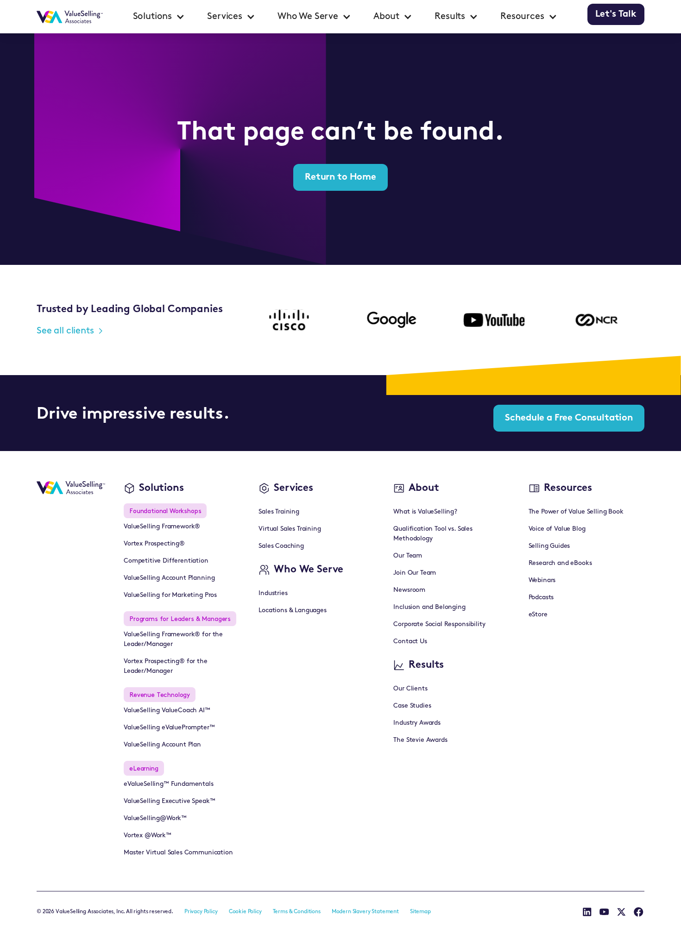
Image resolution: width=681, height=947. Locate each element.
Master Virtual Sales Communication (178, 852)
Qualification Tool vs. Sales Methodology (433, 534)
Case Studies (412, 705)
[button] (159, 16)
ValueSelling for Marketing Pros (170, 595)
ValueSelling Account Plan (162, 744)
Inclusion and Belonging (429, 607)
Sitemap (420, 912)
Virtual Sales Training (290, 529)
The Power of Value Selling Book (576, 511)
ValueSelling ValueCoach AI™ (167, 710)
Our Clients (410, 688)
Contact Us (410, 641)
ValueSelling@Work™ (155, 818)
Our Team (407, 555)
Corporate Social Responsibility (439, 624)
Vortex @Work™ (147, 835)
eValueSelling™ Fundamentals (169, 784)
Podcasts (541, 597)
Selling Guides (549, 546)
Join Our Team (414, 573)
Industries (273, 593)
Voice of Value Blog (557, 529)
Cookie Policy (245, 912)
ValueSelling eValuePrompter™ (169, 727)
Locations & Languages (293, 610)
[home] (70, 17)
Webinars (542, 580)
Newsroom (409, 590)
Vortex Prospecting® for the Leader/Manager (166, 666)
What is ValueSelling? (425, 511)
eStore (538, 614)
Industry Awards (417, 723)
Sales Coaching (281, 546)
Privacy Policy (201, 912)
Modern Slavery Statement (365, 912)
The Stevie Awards (420, 740)
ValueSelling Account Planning (169, 578)
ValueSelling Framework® (162, 526)
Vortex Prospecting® (154, 543)
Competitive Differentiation (166, 561)
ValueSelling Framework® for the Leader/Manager (173, 639)
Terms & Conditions (297, 912)
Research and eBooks (560, 563)
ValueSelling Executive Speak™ (169, 801)
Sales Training (279, 511)
